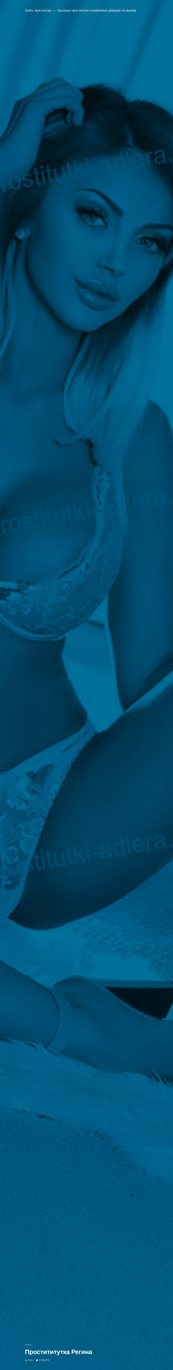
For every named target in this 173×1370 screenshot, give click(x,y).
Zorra (30, 1359)
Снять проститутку (38, 10)
